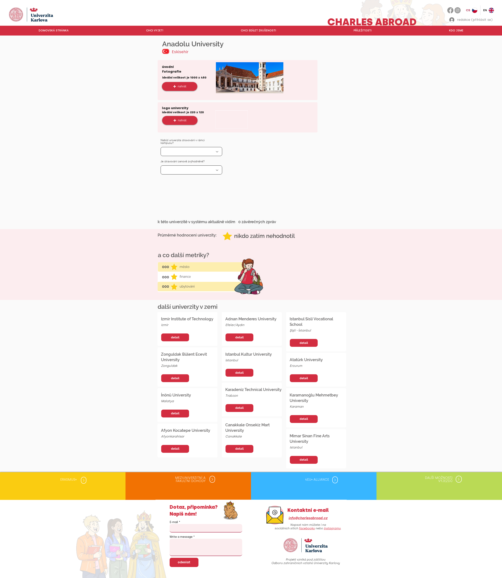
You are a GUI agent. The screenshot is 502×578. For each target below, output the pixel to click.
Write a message (181, 537)
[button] (154, 31)
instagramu (332, 528)
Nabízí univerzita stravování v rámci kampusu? (183, 141)
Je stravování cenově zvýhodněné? (183, 161)
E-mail (174, 522)
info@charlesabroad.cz (307, 518)
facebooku (307, 528)
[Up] (83, 480)
